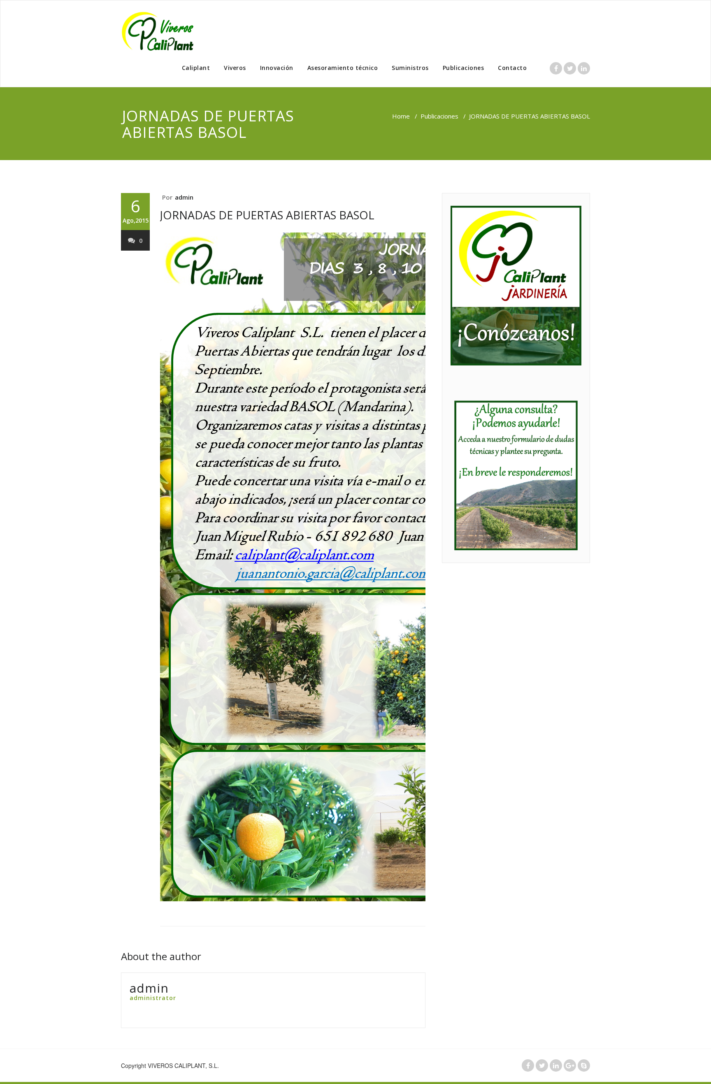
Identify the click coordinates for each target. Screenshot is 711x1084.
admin (184, 197)
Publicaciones (463, 68)
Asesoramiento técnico (342, 68)
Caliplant (196, 68)
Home (401, 116)
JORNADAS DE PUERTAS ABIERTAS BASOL (267, 215)
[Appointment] (162, 31)
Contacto (512, 68)
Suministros (410, 68)
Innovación (276, 68)
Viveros (235, 68)
